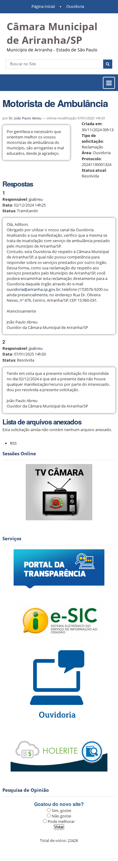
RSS (13, 443)
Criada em (92, 123)
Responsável (14, 199)
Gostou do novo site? (59, 804)
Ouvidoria (75, 6)
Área (86, 152)
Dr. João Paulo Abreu (25, 118)
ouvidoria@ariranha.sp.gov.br (33, 289)
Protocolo (91, 158)
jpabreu (36, 199)
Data (7, 205)
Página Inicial (43, 6)
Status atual (94, 170)
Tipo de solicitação (92, 138)
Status (8, 210)
